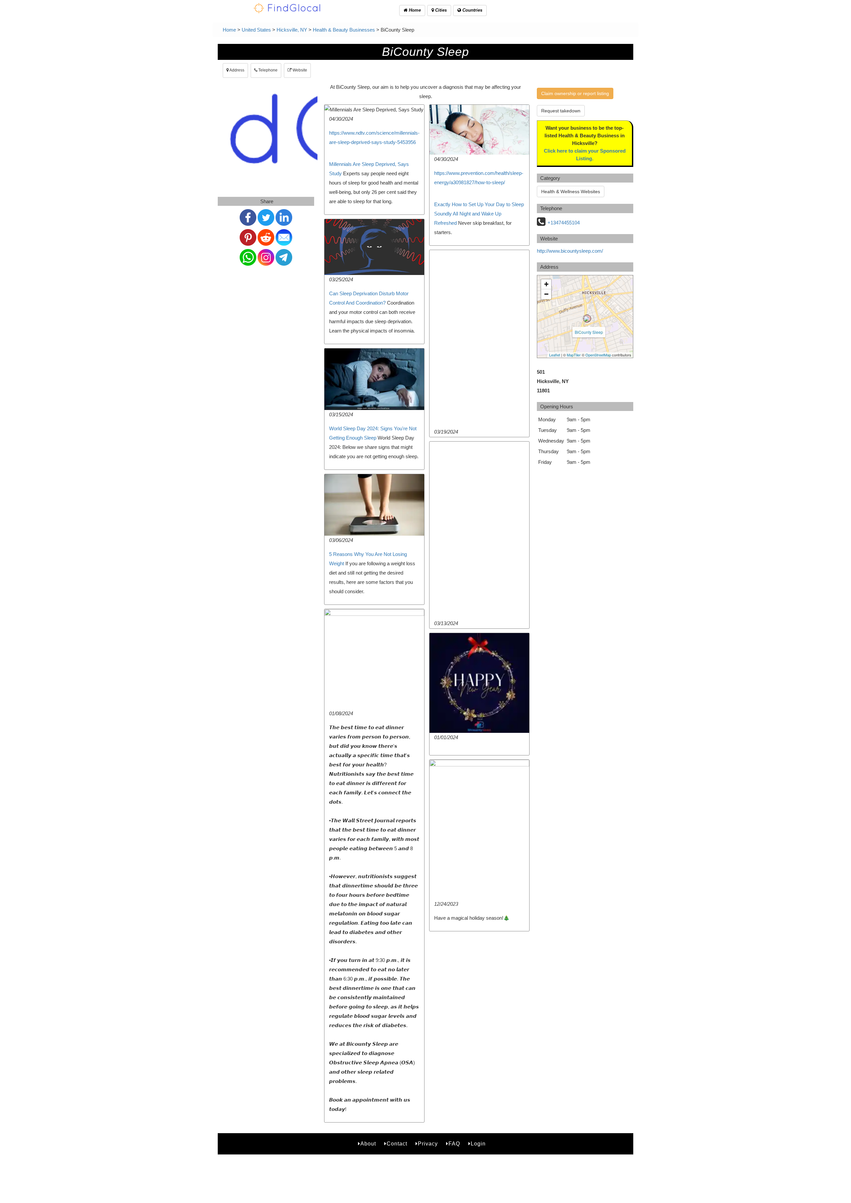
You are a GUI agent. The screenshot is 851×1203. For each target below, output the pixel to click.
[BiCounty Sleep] (587, 319)
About (368, 1143)
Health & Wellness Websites (570, 191)
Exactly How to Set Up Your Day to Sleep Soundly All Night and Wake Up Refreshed (479, 213)
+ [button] (546, 284)
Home (414, 10)
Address (236, 70)
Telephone (267, 70)
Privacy (428, 1143)
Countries (471, 10)
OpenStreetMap (598, 354)
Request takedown (560, 110)
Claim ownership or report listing (575, 93)
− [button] (546, 294)
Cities (440, 10)
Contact (397, 1143)
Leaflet (554, 354)
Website (299, 70)
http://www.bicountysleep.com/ (570, 251)
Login (478, 1143)
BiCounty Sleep (589, 332)
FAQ (454, 1143)
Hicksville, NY (292, 30)
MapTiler (574, 354)
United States (256, 30)
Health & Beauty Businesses (344, 30)
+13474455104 (563, 222)
